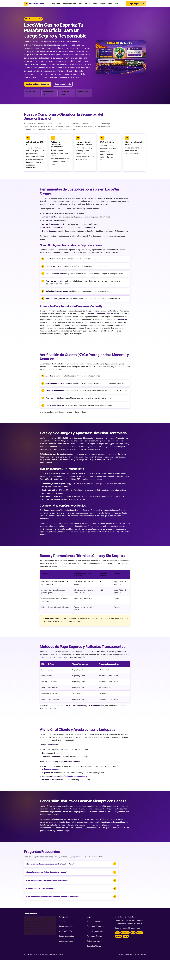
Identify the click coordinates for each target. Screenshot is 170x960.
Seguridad (56, 4)
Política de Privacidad (95, 926)
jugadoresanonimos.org (77, 776)
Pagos (102, 4)
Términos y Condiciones (96, 921)
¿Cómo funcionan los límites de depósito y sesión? (46, 872)
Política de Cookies (94, 936)
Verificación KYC (65, 931)
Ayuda (109, 4)
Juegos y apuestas (66, 936)
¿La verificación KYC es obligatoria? (40, 888)
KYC (80, 4)
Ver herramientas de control (37, 84)
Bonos (95, 4)
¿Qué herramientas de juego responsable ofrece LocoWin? (50, 864)
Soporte (118, 928)
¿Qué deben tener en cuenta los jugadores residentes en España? (52, 896)
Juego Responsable (95, 931)
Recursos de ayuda (63, 84)
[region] (85, 591)
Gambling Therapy (94, 946)
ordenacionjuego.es (50, 769)
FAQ (116, 4)
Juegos (87, 4)
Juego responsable (69, 4)
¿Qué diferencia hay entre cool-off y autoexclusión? (47, 880)
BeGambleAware (93, 941)
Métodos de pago (66, 941)
